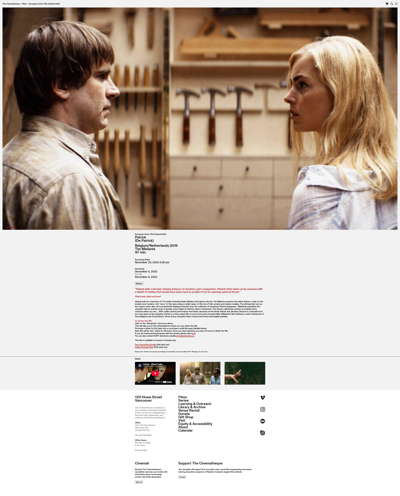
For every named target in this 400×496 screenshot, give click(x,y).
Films (24, 4)
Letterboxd (262, 421)
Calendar (185, 430)
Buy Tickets (199, 229)
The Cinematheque (11, 4)
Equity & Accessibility (195, 424)
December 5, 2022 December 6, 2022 (146, 274)
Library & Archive (192, 407)
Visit (181, 420)
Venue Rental (188, 410)
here (193, 333)
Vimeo (262, 397)
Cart (387, 4)
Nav (396, 4)
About (183, 427)
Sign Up (139, 482)
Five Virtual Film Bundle (145, 344)
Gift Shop (185, 417)
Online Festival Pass (144, 347)
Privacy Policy (141, 450)
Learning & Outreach (194, 404)
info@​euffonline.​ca (185, 336)
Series (183, 400)
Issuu (262, 433)
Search (392, 4)
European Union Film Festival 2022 (44, 4)
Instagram (262, 409)
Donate (184, 414)
